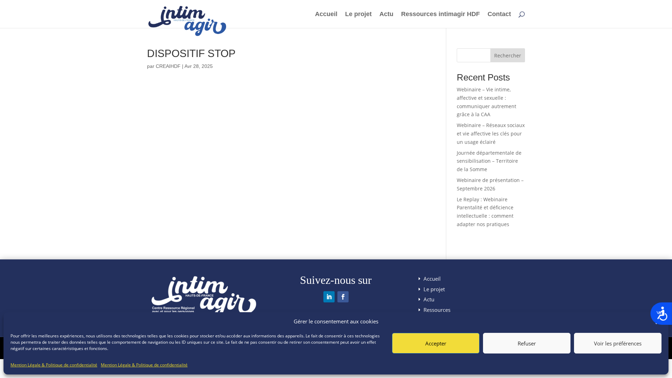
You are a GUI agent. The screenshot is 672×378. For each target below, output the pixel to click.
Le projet (358, 15)
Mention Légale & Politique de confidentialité (53, 365)
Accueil (326, 15)
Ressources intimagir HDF (440, 15)
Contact (499, 15)
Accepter (435, 343)
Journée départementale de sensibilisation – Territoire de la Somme (489, 161)
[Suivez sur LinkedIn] (329, 296)
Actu (386, 15)
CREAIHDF (168, 66)
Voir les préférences (618, 343)
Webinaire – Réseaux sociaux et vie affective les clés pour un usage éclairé (491, 133)
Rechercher (507, 55)
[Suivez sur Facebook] (343, 296)
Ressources (437, 309)
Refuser (527, 343)
